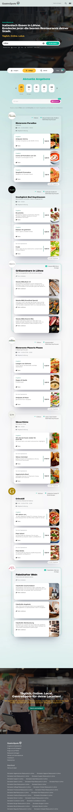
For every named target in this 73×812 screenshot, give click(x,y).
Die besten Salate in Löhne (14, 781)
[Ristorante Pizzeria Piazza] (11, 340)
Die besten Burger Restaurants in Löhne (18, 803)
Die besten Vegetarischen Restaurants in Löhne (20, 773)
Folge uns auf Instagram (14, 748)
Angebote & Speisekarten (14, 746)
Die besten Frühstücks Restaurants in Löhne (20, 790)
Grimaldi (20, 499)
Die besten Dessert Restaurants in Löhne (36, 798)
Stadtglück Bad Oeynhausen (30, 197)
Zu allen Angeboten (53, 184)
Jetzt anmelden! (36, 708)
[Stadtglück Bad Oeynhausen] (11, 189)
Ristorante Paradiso (26, 123)
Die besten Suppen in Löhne (15, 779)
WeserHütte (22, 422)
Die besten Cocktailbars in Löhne (36, 800)
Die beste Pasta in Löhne (39, 784)
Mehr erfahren (22, 288)
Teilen (19, 146)
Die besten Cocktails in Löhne (15, 800)
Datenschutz (11, 760)
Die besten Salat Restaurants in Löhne (37, 779)
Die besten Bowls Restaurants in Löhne (18, 806)
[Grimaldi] (11, 491)
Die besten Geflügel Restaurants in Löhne (19, 787)
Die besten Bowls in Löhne (39, 806)
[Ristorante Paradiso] (11, 115)
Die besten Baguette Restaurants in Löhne (19, 809)
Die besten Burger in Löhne (40, 803)
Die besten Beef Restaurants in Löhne (18, 792)
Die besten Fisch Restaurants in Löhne (42, 792)
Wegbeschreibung (22, 130)
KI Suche (56, 101)
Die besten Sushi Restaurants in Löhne (18, 776)
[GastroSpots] (11, 3)
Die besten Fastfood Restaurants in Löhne (19, 795)
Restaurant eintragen (13, 753)
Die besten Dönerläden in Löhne (43, 795)
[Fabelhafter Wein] (12, 567)
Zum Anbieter (22, 276)
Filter (20, 108)
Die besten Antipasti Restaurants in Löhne (46, 809)
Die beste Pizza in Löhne (56, 781)
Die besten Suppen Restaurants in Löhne (43, 776)
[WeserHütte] (11, 414)
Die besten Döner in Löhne (15, 798)
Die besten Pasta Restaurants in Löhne (18, 784)
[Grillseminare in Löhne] (12, 264)
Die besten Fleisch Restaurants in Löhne (46, 790)
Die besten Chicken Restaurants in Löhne (45, 787)
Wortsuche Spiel (12, 768)
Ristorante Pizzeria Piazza (29, 348)
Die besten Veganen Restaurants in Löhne (49, 773)
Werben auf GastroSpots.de (15, 755)
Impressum (10, 757)
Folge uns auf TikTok (13, 750)
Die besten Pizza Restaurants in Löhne (36, 781)
